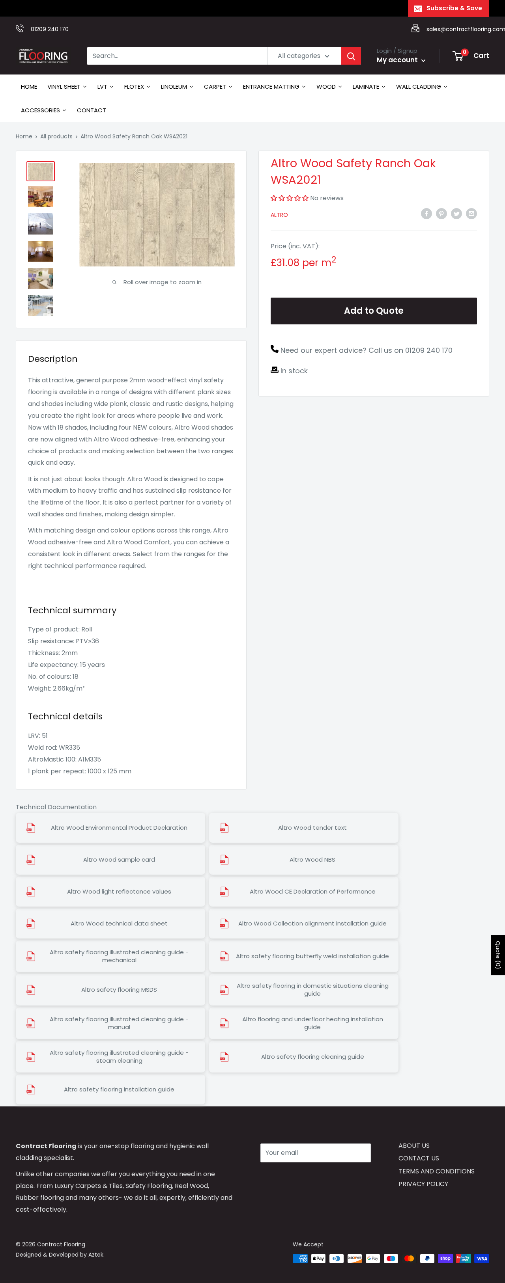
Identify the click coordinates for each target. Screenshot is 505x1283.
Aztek (95, 1255)
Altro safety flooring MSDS (119, 990)
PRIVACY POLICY (423, 1183)
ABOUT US (414, 1145)
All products (56, 136)
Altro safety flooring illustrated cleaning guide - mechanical (119, 956)
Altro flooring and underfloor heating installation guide (312, 1023)
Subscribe (288, 1176)
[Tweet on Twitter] (456, 213)
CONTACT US (418, 1158)
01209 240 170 (50, 29)
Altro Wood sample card (119, 860)
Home (24, 136)
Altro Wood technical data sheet (119, 923)
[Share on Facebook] (426, 213)
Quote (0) (498, 955)
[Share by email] (471, 213)
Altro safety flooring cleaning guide (312, 1057)
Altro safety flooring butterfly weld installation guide (312, 956)
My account (398, 60)
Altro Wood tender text (312, 828)
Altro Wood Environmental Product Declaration (119, 828)
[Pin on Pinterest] (441, 213)
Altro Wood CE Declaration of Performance (313, 892)
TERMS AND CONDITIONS (436, 1171)
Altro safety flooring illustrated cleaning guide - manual (119, 1023)
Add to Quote (374, 311)
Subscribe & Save (454, 8)
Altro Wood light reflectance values (119, 892)
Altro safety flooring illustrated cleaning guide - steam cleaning (119, 1057)
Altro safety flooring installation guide (119, 1089)
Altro (279, 215)
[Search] (351, 56)
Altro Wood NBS (312, 860)
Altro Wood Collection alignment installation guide (312, 923)
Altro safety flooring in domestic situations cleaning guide (313, 990)
